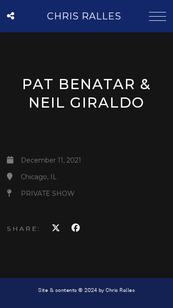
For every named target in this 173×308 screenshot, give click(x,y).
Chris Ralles (84, 16)
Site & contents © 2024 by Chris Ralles (86, 290)
